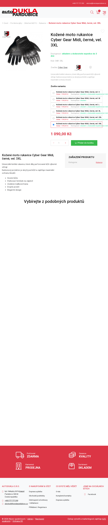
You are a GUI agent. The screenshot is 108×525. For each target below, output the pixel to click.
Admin (30, 519)
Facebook (92, 494)
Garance (85, 455)
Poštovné (33, 455)
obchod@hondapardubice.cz (96, 3)
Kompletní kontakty (63, 496)
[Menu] (104, 12)
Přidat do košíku (86, 142)
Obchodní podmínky (37, 496)
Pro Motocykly (16, 23)
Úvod (6, 23)
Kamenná (33, 466)
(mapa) (21, 491)
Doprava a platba (35, 492)
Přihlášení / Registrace (38, 507)
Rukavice (42, 23)
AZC (104, 519)
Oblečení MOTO (30, 23)
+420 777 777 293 (78, 3)
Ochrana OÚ (18, 521)
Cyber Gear (63, 67)
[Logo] (20, 12)
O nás (58, 492)
